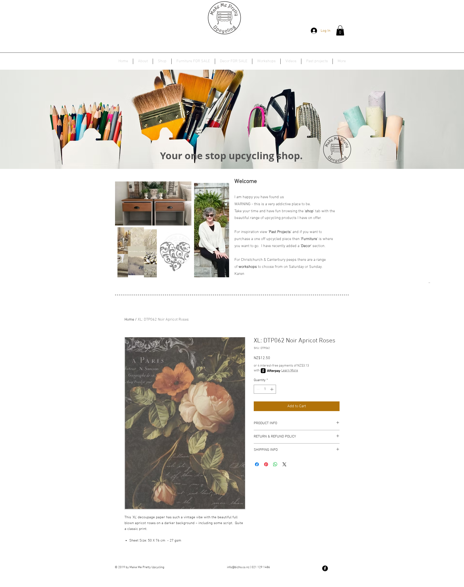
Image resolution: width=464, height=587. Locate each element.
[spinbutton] (265, 389)
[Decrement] (257, 389)
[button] (340, 30)
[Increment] (272, 389)
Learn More (289, 371)
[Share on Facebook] (257, 464)
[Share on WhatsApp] (275, 464)
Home (129, 319)
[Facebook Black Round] (325, 568)
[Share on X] (284, 464)
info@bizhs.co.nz (238, 567)
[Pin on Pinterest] (266, 464)
